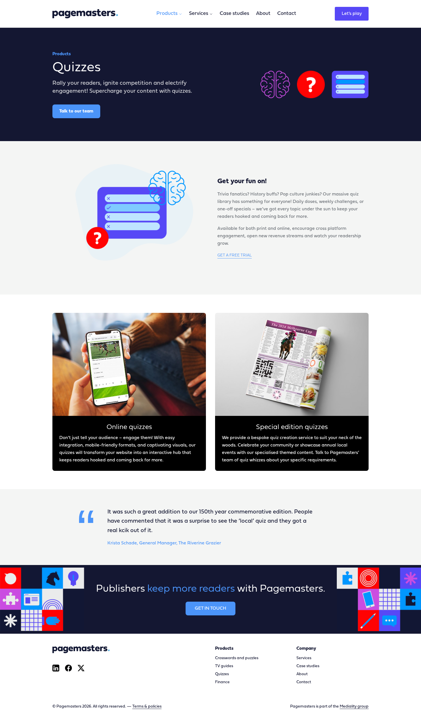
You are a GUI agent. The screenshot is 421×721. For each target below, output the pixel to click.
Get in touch (210, 608)
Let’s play (352, 13)
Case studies (234, 13)
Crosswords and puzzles (236, 658)
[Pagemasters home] (85, 13)
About (263, 13)
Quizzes (222, 674)
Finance (222, 682)
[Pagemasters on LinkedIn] (55, 668)
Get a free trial (234, 255)
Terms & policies (147, 706)
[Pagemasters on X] (81, 668)
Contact (286, 13)
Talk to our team (76, 111)
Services (198, 13)
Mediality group (354, 706)
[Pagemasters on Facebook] (68, 668)
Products (167, 13)
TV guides (224, 666)
